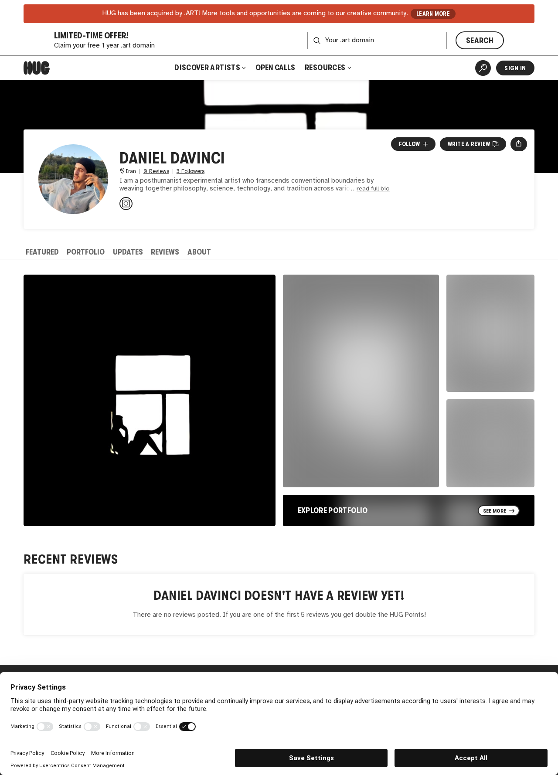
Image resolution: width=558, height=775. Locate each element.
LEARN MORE (433, 13)
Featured (42, 252)
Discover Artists (207, 67)
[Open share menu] (518, 144)
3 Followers (190, 171)
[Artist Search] (483, 68)
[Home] (37, 68)
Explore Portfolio (333, 510)
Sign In (515, 68)
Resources (326, 67)
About (199, 252)
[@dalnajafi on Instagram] (126, 203)
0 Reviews (156, 171)
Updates (128, 252)
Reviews (165, 252)
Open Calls (275, 67)
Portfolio (86, 252)
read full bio (373, 189)
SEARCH (479, 40)
